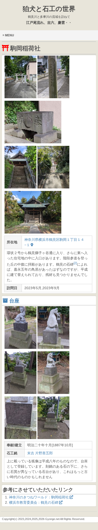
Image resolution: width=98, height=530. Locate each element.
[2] (75, 263)
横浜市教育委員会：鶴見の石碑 (33, 502)
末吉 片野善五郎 (40, 453)
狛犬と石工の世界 (49, 12)
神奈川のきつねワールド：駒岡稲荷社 (39, 497)
